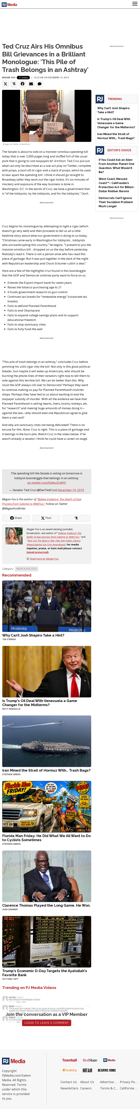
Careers (86, 1088)
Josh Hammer (10, 909)
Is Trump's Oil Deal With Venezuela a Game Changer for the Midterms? (39, 703)
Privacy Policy (129, 1082)
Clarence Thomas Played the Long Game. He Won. (46, 905)
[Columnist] (15, 535)
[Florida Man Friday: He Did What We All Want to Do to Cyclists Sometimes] (46, 806)
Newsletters (69, 1088)
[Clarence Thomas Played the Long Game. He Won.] (46, 876)
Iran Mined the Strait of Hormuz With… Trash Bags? (46, 770)
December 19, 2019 (71, 490)
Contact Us (68, 1082)
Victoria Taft (10, 979)
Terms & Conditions (109, 1088)
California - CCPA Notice (129, 1088)
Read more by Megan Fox (44, 558)
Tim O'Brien (9, 639)
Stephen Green (11, 774)
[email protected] (37, 552)
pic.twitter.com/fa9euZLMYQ (46, 483)
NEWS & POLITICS (26, 568)
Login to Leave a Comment (46, 1022)
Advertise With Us (109, 1082)
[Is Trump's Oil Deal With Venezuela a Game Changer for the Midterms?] (46, 671)
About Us (87, 1082)
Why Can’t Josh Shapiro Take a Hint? (33, 635)
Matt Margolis (11, 709)
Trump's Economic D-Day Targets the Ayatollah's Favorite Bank (44, 973)
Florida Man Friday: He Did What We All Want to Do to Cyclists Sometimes (46, 838)
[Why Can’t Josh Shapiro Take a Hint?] (46, 606)
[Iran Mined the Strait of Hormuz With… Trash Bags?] (46, 741)
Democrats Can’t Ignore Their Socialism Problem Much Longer (116, 202)
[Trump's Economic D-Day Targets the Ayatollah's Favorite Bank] (46, 941)
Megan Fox (8, 77)
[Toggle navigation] (134, 4)
